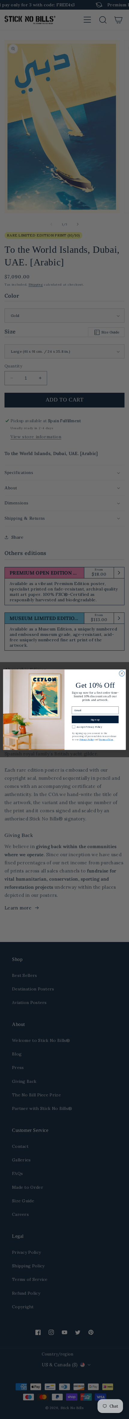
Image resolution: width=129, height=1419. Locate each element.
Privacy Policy (87, 739)
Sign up (95, 719)
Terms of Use (106, 739)
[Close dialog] (121, 673)
